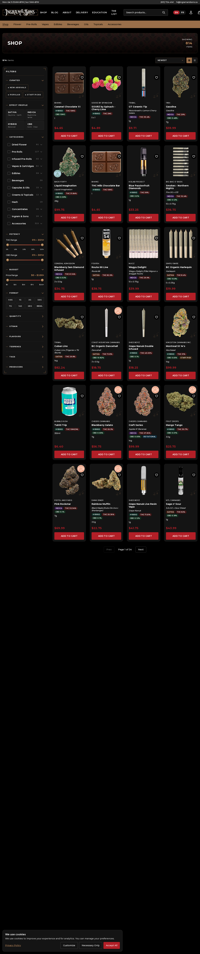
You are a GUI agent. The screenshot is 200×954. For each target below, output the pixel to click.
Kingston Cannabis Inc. (178, 342)
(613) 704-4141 (167, 2)
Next (141, 549)
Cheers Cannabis (101, 421)
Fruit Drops (172, 421)
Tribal (132, 103)
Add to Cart (69, 135)
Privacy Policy (13, 945)
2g (29, 300)
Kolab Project (137, 182)
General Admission (64, 263)
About (67, 12)
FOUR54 (95, 263)
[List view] (195, 60)
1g (20, 300)
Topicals (98, 24)
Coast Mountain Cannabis (106, 342)
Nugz (131, 263)
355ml (39, 306)
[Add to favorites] (82, 77)
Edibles (58, 24)
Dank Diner (98, 500)
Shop (43, 12)
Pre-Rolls (31, 24)
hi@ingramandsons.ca (187, 2)
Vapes (45, 24)
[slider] (7, 245)
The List (114, 12)
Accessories (114, 24)
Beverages (73, 24)
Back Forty (60, 182)
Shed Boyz (134, 342)
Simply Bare (172, 263)
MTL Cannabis (173, 500)
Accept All (111, 945)
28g (30, 306)
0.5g (10, 300)
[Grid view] (189, 60)
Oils (86, 24)
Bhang (58, 103)
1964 (168, 103)
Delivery (82, 12)
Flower (17, 24)
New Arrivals (18, 87)
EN (176, 12)
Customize (69, 945)
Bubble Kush (61, 421)
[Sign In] (191, 12)
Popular (15, 95)
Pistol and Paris (63, 500)
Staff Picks (34, 95)
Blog (54, 12)
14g (20, 306)
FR (182, 12)
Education (99, 12)
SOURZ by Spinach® (102, 103)
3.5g (40, 300)
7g (10, 306)
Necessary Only (91, 945)
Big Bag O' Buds (174, 182)
